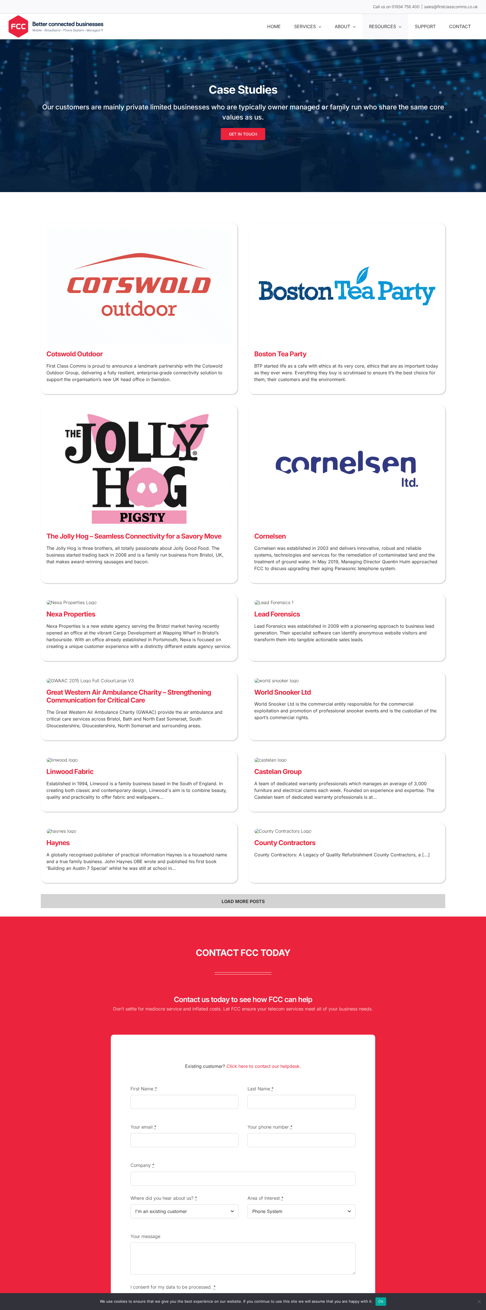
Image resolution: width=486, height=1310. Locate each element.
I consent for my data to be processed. (173, 1287)
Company (142, 1165)
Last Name (261, 1088)
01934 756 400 (406, 6)
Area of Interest (266, 1198)
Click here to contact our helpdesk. (263, 1066)
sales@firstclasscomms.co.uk (451, 6)
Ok (380, 1301)
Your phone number (270, 1127)
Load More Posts (243, 901)
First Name (143, 1088)
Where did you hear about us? (163, 1198)
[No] (479, 1301)
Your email (143, 1127)
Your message (145, 1236)
